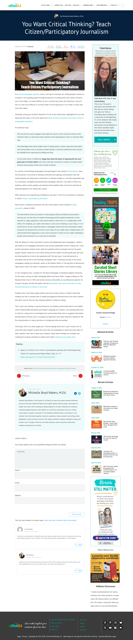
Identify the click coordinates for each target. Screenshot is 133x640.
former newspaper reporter (28, 94)
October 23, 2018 (97, 367)
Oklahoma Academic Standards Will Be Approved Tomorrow (109, 358)
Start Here (55, 626)
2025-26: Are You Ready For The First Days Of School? (110, 438)
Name (17, 470)
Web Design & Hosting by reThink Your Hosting (80, 636)
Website (18, 495)
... (109, 133)
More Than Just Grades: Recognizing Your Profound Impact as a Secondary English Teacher (110, 469)
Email (17, 483)
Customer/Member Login (107, 636)
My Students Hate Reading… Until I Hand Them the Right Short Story (110, 424)
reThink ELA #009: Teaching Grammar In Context (110, 372)
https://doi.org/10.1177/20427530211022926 (37, 357)
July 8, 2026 (95, 403)
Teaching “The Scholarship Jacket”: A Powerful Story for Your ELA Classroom (110, 454)
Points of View (37, 368)
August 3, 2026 (96, 388)
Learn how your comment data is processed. (60, 520)
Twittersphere (71, 171)
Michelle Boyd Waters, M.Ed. (73, 16)
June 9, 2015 (95, 337)
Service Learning (47, 368)
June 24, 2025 (96, 463)
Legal (19, 636)
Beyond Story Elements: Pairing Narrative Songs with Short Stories (110, 393)
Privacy (24, 636)
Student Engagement (58, 368)
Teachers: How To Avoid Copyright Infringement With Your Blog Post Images (110, 343)
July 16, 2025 (96, 433)
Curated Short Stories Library (63, 620)
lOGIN (82, 627)
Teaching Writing (71, 368)
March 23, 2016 (96, 352)
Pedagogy (31, 46)
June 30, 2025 (96, 448)
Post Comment (76, 514)
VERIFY (105, 324)
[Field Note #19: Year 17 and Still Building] (105, 76)
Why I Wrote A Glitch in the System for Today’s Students (110, 408)
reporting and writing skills (65, 337)
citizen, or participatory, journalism (34, 198)
